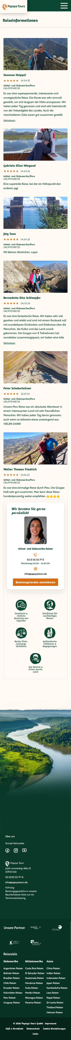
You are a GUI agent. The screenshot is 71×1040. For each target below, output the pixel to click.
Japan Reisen (53, 983)
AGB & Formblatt (14, 1028)
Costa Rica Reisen (34, 968)
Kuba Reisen (31, 987)
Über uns (10, 836)
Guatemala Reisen (34, 978)
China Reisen (53, 968)
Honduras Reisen (34, 983)
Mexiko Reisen (32, 992)
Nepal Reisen (53, 997)
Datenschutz (33, 1028)
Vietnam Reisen (55, 1012)
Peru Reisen (9, 997)
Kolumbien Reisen (12, 992)
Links (35, 1033)
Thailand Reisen (55, 1007)
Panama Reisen (33, 1002)
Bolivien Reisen (11, 973)
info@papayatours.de (35, 573)
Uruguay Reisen (11, 1002)
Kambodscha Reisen (57, 987)
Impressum (50, 1023)
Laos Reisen (53, 992)
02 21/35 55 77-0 (14, 877)
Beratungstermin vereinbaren (35, 582)
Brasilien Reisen (11, 978)
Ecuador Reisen (11, 987)
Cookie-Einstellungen (54, 1028)
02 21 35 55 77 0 (35, 559)
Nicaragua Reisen (34, 997)
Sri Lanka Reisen (55, 1002)
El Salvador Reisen (34, 973)
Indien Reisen (53, 973)
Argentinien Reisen (13, 968)
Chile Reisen (9, 983)
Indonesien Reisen (56, 978)
